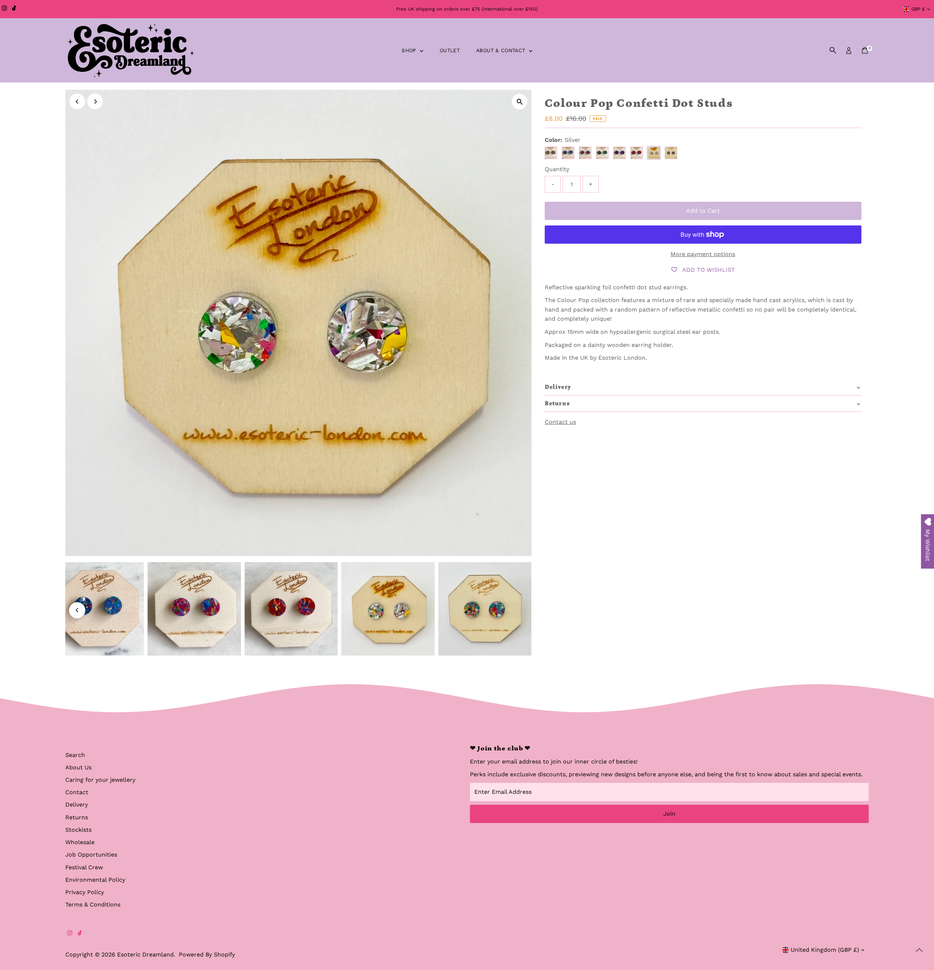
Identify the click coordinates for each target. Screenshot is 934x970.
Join (669, 813)
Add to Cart (703, 210)
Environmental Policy (95, 879)
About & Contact (501, 50)
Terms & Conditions (92, 904)
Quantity (557, 169)
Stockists (78, 829)
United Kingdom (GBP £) (825, 949)
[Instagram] (4, 9)
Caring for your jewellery (100, 779)
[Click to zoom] (520, 101)
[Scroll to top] (919, 950)
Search (75, 754)
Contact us (560, 422)
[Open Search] (833, 50)
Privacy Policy (84, 892)
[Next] (95, 101)
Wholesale (79, 842)
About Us (78, 767)
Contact (76, 792)
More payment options (703, 254)
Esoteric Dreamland (145, 954)
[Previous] (77, 101)
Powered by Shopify (207, 954)
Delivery (76, 804)
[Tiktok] (14, 9)
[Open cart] (865, 50)
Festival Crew (84, 867)
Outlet (450, 50)
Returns (76, 817)
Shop (410, 50)
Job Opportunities (91, 854)
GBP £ (918, 9)
